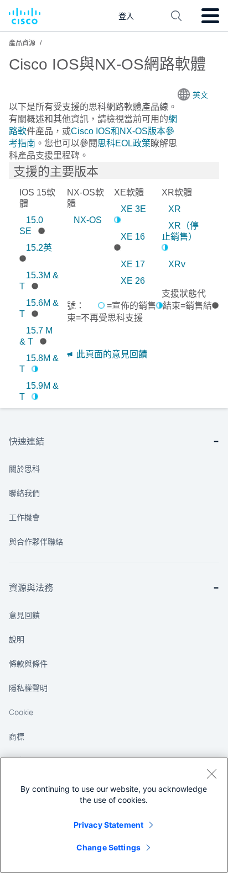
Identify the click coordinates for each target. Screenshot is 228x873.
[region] (114, 815)
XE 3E (133, 209)
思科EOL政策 (124, 143)
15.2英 (39, 247)
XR (174, 209)
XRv (176, 264)
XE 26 (133, 280)
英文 (200, 95)
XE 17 (133, 264)
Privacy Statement (108, 824)
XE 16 (133, 236)
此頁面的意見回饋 (110, 354)
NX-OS (88, 220)
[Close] (211, 773)
